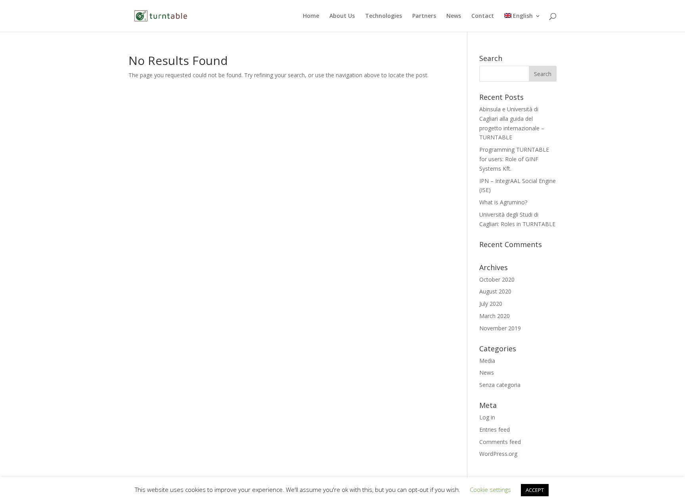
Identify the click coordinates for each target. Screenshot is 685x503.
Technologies (383, 16)
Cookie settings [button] (490, 489)
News (453, 16)
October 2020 (497, 279)
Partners (424, 16)
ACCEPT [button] (535, 489)
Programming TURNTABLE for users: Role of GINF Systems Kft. (514, 159)
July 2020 (490, 303)
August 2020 (495, 291)
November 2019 (500, 328)
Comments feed (500, 442)
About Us (342, 16)
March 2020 (494, 316)
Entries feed (494, 429)
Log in (487, 417)
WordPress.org (498, 453)
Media (487, 360)
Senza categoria (499, 385)
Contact (482, 16)
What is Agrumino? (503, 202)
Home (311, 16)
